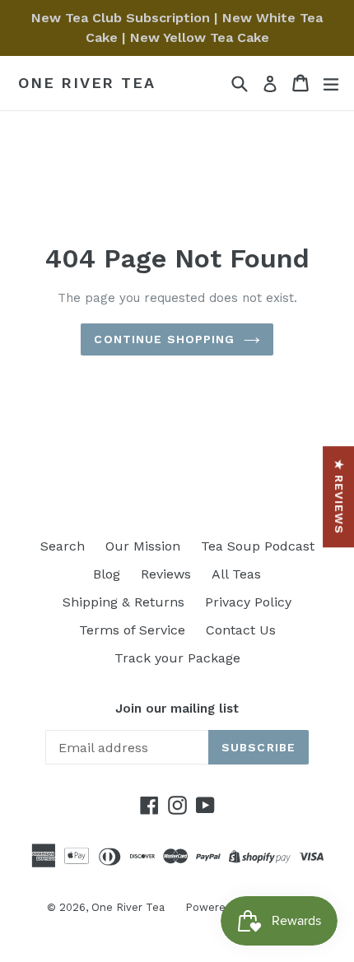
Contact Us (241, 630)
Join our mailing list (177, 708)
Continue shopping (164, 339)
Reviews (166, 574)
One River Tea (86, 82)
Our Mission (142, 546)
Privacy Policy (248, 602)
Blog (106, 574)
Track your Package (177, 658)
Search (62, 546)
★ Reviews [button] (339, 496)
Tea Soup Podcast (257, 546)
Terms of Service (132, 630)
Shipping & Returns (123, 602)
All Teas (236, 574)
